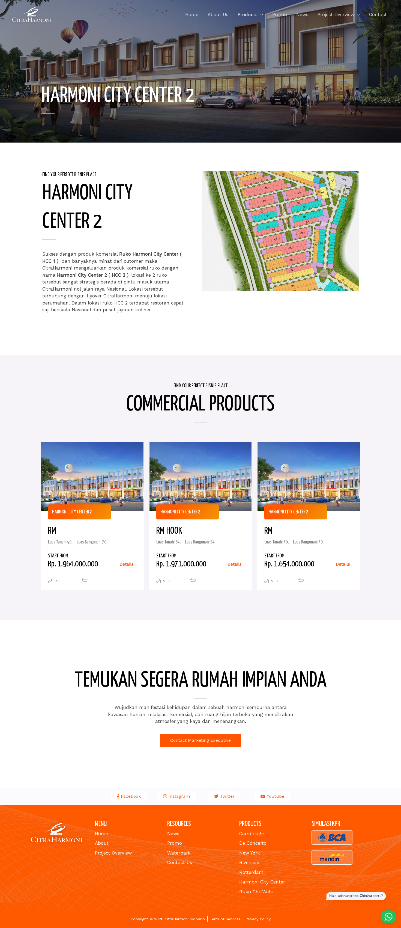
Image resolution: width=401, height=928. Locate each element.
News (302, 14)
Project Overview (336, 14)
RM (52, 531)
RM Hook (169, 531)
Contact (378, 14)
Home (191, 14)
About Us (218, 14)
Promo (279, 14)
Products (248, 14)
